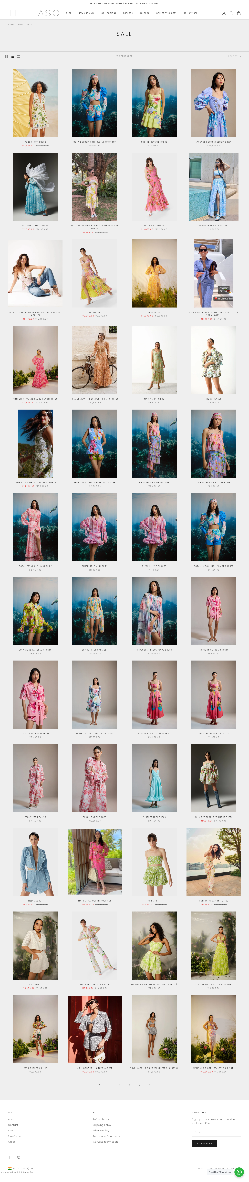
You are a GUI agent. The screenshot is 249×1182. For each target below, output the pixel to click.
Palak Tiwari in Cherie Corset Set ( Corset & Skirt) (35, 314)
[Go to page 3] (150, 1085)
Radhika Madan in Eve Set (214, 901)
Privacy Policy (101, 1130)
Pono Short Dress (35, 142)
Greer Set (154, 901)
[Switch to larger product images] (6, 56)
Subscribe (204, 1143)
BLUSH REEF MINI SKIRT (95, 566)
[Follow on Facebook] (10, 1157)
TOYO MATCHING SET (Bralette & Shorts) (154, 1068)
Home (11, 24)
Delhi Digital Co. (25, 1172)
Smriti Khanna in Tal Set (214, 225)
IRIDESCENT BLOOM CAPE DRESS (154, 650)
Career (12, 1141)
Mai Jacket (35, 984)
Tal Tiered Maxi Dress (35, 225)
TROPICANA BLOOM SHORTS (214, 650)
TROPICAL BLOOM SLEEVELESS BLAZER (95, 482)
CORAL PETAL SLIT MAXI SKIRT (35, 566)
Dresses (128, 13)
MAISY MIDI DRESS (154, 399)
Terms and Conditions (106, 1136)
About (11, 1119)
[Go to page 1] (99, 1085)
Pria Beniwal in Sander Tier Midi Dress (94, 399)
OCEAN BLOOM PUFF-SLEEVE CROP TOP (95, 142)
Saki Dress (154, 312)
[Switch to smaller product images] (12, 56)
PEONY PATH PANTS (35, 817)
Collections (109, 13)
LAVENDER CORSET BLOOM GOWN (214, 142)
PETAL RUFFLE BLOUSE (154, 566)
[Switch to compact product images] (18, 56)
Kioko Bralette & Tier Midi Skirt (214, 984)
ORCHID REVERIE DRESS (154, 142)
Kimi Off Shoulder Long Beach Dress (35, 399)
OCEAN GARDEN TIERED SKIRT (154, 482)
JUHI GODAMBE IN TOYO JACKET (94, 1068)
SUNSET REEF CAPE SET (95, 650)
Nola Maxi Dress (154, 225)
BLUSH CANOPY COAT (95, 817)
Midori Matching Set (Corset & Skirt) (154, 984)
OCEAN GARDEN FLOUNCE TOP (213, 482)
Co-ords (145, 13)
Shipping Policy (102, 1125)
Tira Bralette (95, 312)
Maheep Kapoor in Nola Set (94, 901)
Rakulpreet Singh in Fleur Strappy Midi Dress (95, 227)
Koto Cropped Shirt (35, 1068)
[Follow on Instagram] (18, 1157)
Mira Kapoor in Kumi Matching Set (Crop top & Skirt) (213, 314)
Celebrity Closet (166, 13)
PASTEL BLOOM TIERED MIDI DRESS (95, 733)
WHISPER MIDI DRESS (154, 817)
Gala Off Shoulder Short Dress (214, 817)
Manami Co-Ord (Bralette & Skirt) (213, 1068)
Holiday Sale (191, 13)
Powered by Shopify (228, 1168)
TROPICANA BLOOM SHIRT (35, 733)
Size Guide (14, 1136)
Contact (13, 1125)
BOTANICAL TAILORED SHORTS (35, 650)
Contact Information (105, 1141)
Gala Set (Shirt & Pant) (94, 984)
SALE (29, 24)
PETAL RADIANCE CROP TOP (214, 733)
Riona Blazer (213, 399)
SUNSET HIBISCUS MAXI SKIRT (154, 733)
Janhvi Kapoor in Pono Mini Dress (35, 482)
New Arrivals (86, 13)
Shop (69, 13)
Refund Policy (101, 1119)
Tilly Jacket (35, 901)
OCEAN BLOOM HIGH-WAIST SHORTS (213, 566)
